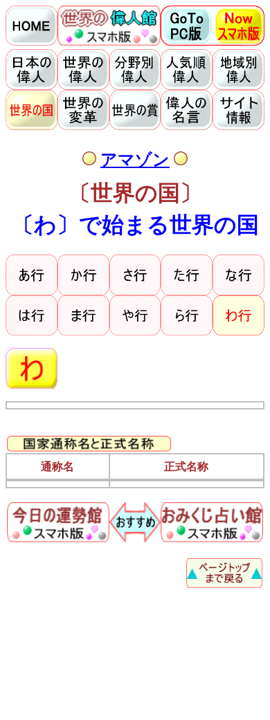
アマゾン (135, 160)
